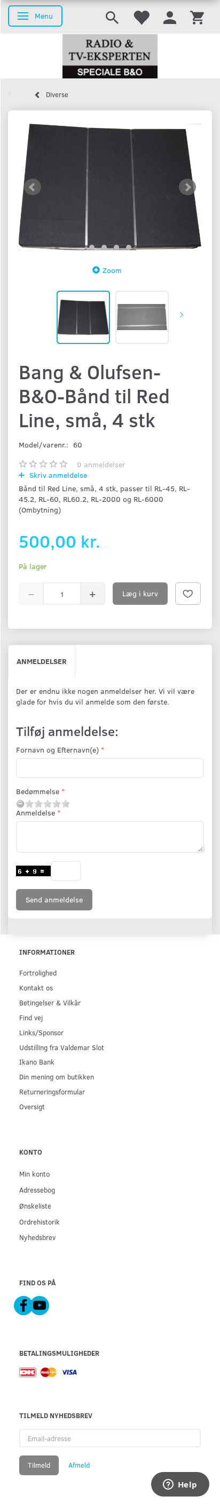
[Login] (169, 17)
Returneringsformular (52, 1091)
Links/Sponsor (41, 1032)
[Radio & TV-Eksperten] (110, 56)
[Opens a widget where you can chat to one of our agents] (180, 1485)
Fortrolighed (38, 972)
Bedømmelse (37, 791)
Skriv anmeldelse (57, 475)
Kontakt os (36, 987)
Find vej (31, 1017)
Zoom (112, 270)
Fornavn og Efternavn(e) (57, 750)
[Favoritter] (141, 17)
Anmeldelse (35, 812)
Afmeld (79, 1465)
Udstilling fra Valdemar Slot (61, 1047)
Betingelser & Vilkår (50, 1002)
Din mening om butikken (56, 1076)
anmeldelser (101, 464)
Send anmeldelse (54, 899)
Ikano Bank (36, 1061)
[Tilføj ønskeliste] (188, 593)
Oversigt (32, 1106)
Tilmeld (39, 1465)
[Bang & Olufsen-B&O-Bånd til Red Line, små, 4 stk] (110, 186)
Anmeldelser (42, 661)
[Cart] (197, 17)
